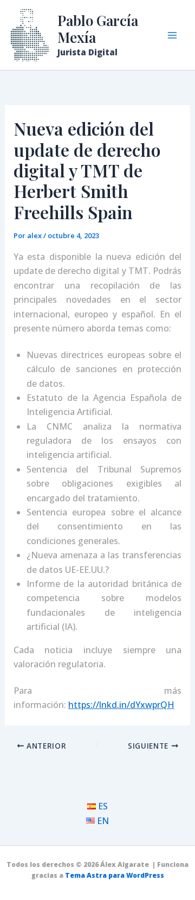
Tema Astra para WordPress (114, 875)
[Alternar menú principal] (172, 35)
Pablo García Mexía (97, 29)
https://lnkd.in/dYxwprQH (121, 705)
